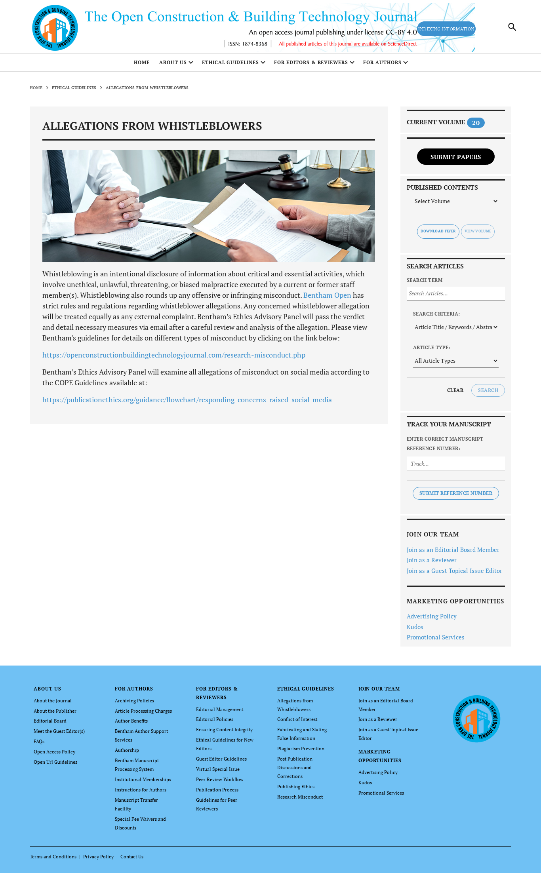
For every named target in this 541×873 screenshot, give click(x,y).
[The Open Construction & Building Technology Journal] (476, 718)
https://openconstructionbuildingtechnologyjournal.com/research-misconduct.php (173, 354)
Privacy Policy (98, 857)
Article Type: (431, 347)
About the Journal (53, 701)
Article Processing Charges (143, 711)
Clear (455, 390)
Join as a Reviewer (432, 560)
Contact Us (131, 857)
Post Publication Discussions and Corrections (294, 767)
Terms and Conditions (53, 857)
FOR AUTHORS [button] (382, 62)
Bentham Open (327, 295)
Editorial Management (219, 709)
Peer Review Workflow (220, 779)
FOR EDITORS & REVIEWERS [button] (311, 62)
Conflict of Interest (297, 719)
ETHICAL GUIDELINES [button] (230, 62)
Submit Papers (456, 157)
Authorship (127, 750)
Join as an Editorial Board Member (453, 549)
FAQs (39, 741)
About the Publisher (55, 711)
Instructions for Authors (140, 790)
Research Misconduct (300, 797)
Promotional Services (436, 637)
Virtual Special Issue (218, 769)
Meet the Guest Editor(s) (59, 731)
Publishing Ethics (295, 786)
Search (488, 390)
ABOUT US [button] (173, 62)
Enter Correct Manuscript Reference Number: (445, 443)
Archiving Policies (134, 701)
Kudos (415, 627)
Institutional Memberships (143, 779)
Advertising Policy (432, 616)
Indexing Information (446, 29)
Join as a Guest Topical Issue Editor (454, 570)
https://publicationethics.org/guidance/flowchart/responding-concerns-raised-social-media (187, 399)
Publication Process (217, 790)
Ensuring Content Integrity (224, 729)
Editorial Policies (214, 719)
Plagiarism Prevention (300, 748)
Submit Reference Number (455, 493)
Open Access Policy (54, 752)
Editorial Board (50, 721)
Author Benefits (131, 721)
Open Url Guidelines (55, 762)
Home (142, 62)
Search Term (424, 280)
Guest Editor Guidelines (221, 759)
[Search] (512, 27)
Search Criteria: (436, 314)
